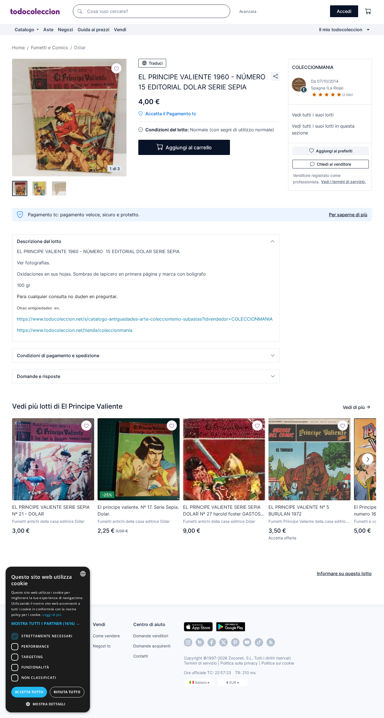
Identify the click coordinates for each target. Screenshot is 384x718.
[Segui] (116, 68)
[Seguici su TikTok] (259, 642)
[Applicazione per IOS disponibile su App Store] (198, 626)
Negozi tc (102, 645)
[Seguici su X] (223, 642)
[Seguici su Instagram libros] (200, 642)
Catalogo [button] (25, 29)
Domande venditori (150, 635)
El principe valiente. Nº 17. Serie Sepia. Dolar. (138, 510)
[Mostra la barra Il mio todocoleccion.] (368, 29)
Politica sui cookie (277, 663)
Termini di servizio (200, 663)
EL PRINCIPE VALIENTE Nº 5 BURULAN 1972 (298, 510)
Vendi (120, 29)
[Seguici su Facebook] (211, 642)
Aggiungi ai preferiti (334, 150)
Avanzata (247, 11)
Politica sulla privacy (239, 663)
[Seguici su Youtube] (247, 642)
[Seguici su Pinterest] (235, 642)
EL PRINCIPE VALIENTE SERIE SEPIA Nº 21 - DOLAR (51, 510)
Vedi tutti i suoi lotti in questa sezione (323, 129)
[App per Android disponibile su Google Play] (230, 626)
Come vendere (106, 635)
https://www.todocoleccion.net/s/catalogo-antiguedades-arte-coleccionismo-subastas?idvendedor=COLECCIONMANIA (145, 319)
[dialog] (48, 639)
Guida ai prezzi (93, 29)
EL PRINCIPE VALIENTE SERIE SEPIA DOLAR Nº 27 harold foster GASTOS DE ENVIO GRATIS (222, 510)
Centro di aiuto (149, 624)
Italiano (201, 682)
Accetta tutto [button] (29, 692)
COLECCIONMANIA (312, 67)
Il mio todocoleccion (340, 29)
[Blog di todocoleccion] (270, 642)
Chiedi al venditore (334, 164)
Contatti (140, 656)
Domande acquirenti (151, 645)
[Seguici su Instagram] (188, 642)
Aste (48, 29)
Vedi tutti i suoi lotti (313, 115)
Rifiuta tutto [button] (67, 692)
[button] (146, 241)
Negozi (65, 29)
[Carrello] (368, 11)
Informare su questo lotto (344, 573)
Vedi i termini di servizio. (343, 181)
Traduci (155, 63)
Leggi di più (51, 614)
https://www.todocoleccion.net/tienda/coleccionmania (74, 330)
